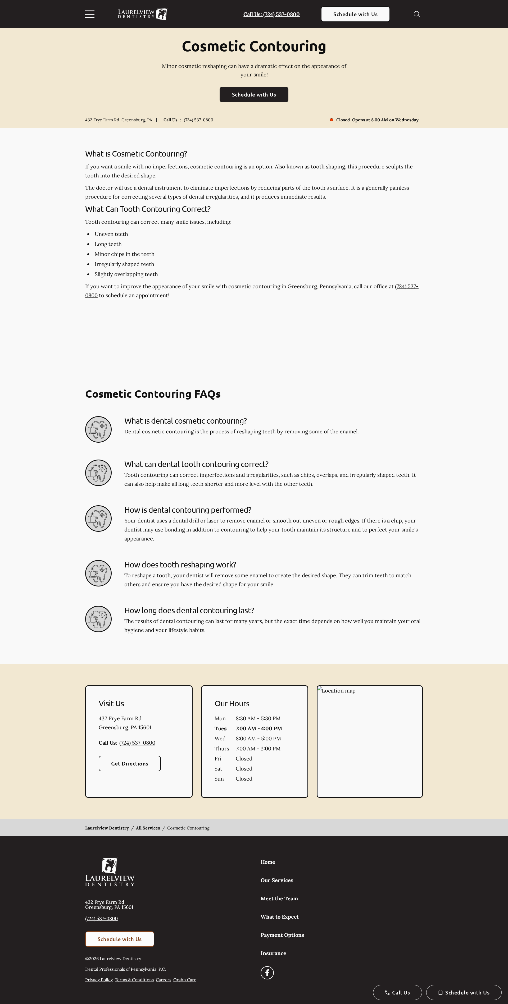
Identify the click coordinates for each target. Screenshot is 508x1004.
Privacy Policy (99, 979)
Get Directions (129, 763)
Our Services (277, 880)
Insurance (273, 953)
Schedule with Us (355, 14)
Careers (163, 979)
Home (268, 862)
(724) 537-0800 (198, 119)
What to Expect (280, 916)
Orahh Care (184, 979)
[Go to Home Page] (142, 14)
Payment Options (282, 935)
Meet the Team (279, 898)
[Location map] (370, 741)
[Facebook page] (267, 972)
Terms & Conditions (134, 979)
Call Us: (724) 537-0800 (271, 14)
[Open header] (91, 14)
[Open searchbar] (417, 14)
